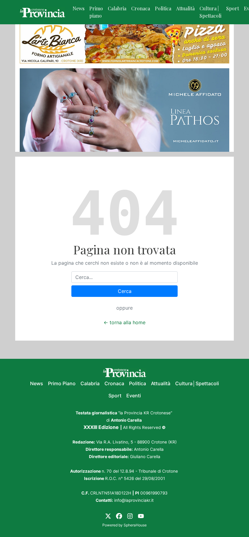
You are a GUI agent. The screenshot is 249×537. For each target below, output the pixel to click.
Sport (232, 8)
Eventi (133, 396)
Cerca (124, 291)
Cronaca (140, 8)
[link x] (108, 515)
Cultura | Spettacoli (210, 12)
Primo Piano (62, 383)
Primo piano (96, 12)
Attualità (185, 8)
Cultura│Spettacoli (197, 383)
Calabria (117, 8)
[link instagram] (129, 515)
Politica (163, 8)
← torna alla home (124, 322)
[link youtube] (140, 515)
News (78, 8)
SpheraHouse (135, 525)
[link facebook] (119, 515)
